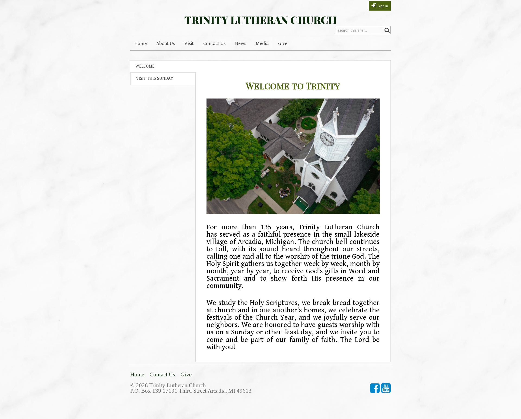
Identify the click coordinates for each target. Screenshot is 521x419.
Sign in (383, 6)
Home (140, 43)
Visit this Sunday (154, 78)
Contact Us (214, 43)
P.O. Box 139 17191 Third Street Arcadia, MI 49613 (191, 391)
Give (282, 43)
